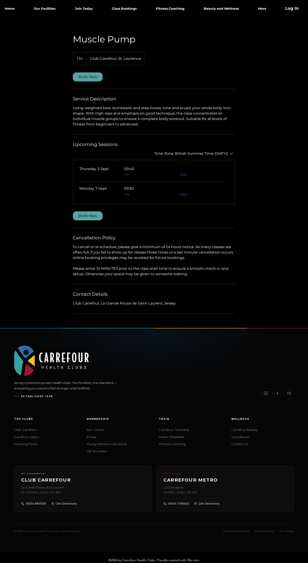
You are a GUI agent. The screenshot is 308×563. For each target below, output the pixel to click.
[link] (88, 76)
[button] (44, 8)
